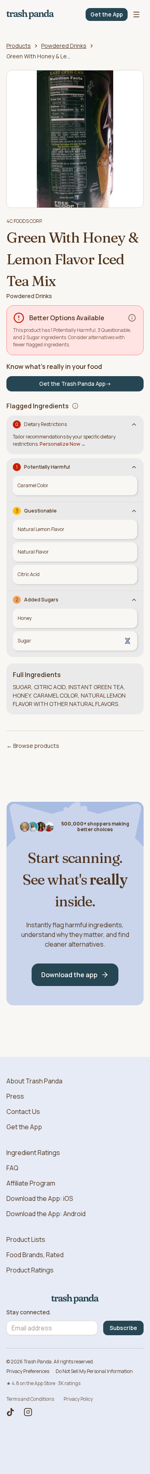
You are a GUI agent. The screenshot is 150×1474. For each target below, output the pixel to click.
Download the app (69, 974)
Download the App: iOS (39, 1198)
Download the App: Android (46, 1213)
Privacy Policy (78, 1399)
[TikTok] (10, 1412)
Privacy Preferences (27, 1371)
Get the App (106, 14)
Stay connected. (28, 1312)
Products (18, 45)
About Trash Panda (34, 1081)
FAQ (12, 1167)
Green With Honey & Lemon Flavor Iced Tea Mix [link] (38, 56)
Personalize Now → (63, 444)
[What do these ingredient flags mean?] (75, 406)
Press (15, 1096)
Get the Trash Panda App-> (75, 383)
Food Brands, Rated (35, 1254)
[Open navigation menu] (136, 14)
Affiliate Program (30, 1183)
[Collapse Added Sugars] (134, 600)
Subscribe (123, 1328)
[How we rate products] (132, 318)
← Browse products (32, 745)
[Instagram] (28, 1412)
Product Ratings (30, 1270)
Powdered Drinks (63, 45)
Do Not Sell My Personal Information (94, 1371)
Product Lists (25, 1239)
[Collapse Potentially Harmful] (134, 467)
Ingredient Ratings (33, 1152)
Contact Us (23, 1111)
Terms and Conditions (30, 1399)
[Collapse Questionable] (134, 511)
